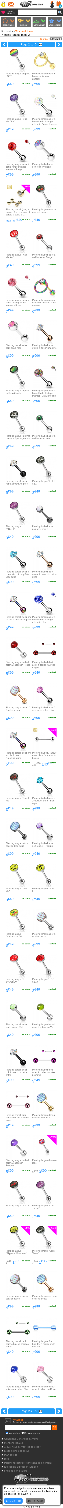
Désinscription (32, 1433)
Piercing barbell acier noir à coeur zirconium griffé (17, 1072)
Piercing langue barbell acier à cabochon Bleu (17, 1388)
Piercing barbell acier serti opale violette (42, 165)
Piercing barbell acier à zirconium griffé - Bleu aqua (43, 801)
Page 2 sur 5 (29, 44)
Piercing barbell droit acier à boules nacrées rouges (43, 665)
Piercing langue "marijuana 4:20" (14, 935)
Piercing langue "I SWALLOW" (15, 980)
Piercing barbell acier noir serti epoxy (42, 527)
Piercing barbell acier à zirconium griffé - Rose (43, 708)
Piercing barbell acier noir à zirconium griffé (17, 482)
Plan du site (10, 1455)
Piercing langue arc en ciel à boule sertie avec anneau (44, 303)
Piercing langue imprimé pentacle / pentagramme (18, 437)
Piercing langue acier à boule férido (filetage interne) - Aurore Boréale (44, 121)
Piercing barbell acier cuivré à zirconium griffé (44, 346)
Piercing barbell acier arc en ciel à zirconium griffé (18, 618)
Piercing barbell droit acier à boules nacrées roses (17, 1118)
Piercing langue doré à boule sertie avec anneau (43, 76)
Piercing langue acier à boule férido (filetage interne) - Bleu (43, 619)
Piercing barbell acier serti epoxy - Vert (16, 1025)
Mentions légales (13, 1443)
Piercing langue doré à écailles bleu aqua (43, 1116)
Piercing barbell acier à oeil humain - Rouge (43, 256)
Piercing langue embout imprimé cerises (44, 210)
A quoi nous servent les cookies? (22, 1447)
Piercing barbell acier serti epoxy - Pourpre (42, 844)
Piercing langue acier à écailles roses (43, 935)
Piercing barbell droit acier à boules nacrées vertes (17, 1344)
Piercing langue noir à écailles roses (17, 1297)
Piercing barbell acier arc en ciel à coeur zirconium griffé (18, 755)
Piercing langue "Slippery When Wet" (16, 1252)
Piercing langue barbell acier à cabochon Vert (43, 1025)
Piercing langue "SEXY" (18, 1205)
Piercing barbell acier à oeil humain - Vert (43, 437)
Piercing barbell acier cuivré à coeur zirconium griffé (44, 574)
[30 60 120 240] (39, 44)
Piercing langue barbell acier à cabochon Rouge (18, 663)
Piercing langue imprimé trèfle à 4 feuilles (18, 391)
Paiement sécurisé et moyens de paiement (27, 1463)
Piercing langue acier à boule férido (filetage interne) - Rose (17, 303)
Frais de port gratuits (15, 1470)
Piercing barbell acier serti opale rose (16, 346)
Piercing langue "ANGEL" (13, 527)
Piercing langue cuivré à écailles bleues (44, 1297)
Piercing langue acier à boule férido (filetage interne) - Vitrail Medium (44, 393)
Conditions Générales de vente (21, 1439)
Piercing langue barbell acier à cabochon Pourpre (17, 1163)
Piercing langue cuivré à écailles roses (18, 708)
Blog (6, 1459)
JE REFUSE (35, 1500)
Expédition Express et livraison (21, 1466)
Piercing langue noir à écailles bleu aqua (17, 844)
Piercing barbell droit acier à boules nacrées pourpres (43, 1072)
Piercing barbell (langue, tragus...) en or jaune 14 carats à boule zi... (18, 212)
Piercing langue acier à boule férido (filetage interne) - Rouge (17, 167)
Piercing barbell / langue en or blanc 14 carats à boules (44, 755)
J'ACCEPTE (13, 1500)
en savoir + (24, 1493)
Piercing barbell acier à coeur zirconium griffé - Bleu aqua (17, 574)
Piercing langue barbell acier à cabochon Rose (43, 1388)
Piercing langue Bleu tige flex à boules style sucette (43, 1344)
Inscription (14, 1433)
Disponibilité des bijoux (16, 1451)
